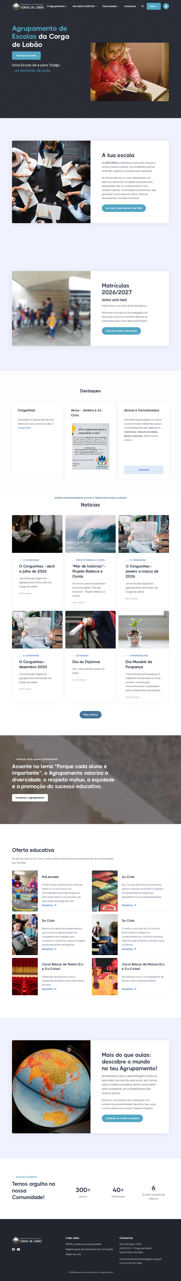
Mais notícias (90, 714)
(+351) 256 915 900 (130, 1263)
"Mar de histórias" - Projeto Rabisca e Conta (89, 571)
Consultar (143, 469)
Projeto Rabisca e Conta (90, 560)
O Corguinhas (31, 560)
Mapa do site (73, 1254)
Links (153, 6)
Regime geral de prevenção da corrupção (89, 1249)
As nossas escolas (26, 55)
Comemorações (139, 656)
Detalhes (48, 905)
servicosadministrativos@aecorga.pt (140, 1259)
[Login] (166, 6)
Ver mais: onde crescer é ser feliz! (123, 208)
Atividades (82, 656)
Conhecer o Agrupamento (30, 797)
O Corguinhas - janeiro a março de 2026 (142, 571)
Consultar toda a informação (121, 330)
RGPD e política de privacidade (83, 1244)
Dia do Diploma (86, 662)
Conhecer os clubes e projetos (122, 1118)
